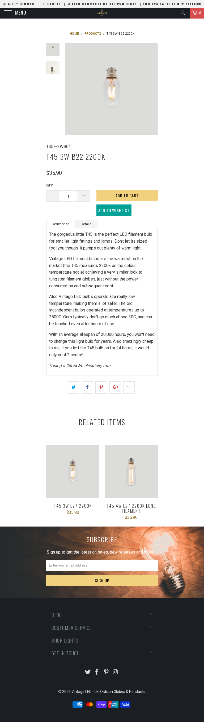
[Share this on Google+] (115, 387)
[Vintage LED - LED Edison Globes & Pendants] (102, 13)
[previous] (70, 89)
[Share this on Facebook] (87, 387)
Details (86, 224)
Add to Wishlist (114, 210)
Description (61, 224)
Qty (49, 185)
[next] (152, 89)
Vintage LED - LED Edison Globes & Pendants (108, 691)
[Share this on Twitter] (73, 387)
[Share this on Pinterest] (101, 387)
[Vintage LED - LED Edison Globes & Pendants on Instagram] (116, 672)
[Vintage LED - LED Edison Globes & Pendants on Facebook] (97, 672)
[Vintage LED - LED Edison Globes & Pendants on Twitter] (88, 672)
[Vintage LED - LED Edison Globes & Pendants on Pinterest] (106, 672)
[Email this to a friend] (129, 387)
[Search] (182, 13)
